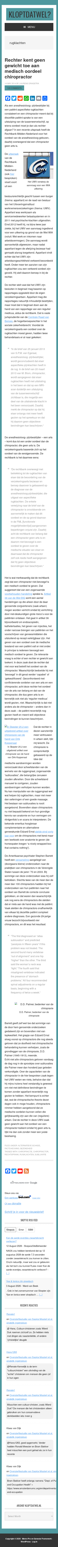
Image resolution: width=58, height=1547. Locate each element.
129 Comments (14, 88)
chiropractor (40, 1151)
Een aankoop (11, 1197)
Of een (13, 1203)
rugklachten (27, 1154)
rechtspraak (12, 1154)
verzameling (22, 860)
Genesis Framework (43, 1538)
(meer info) (36, 1198)
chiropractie (25, 1151)
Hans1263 (11, 1352)
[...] (7, 1273)
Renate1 (10, 1314)
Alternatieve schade (29, 1145)
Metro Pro (26, 1538)
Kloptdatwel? (30, 14)
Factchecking (12, 1148)
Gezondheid (26, 1148)
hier (12, 174)
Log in (34, 1541)
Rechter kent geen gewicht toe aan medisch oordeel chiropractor (25, 68)
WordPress (26, 1541)
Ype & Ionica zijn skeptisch (19, 1281)
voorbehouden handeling (18, 594)
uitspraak (14, 154)
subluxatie (40, 1154)
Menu (31, 27)
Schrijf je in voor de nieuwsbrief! (24, 1212)
